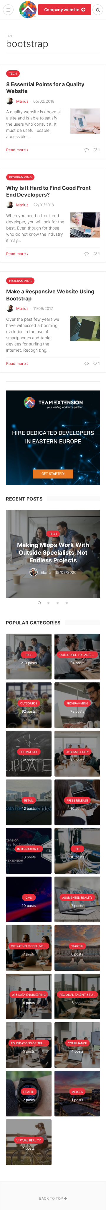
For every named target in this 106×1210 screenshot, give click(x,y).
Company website (62, 9)
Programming (20, 177)
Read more (16, 149)
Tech (13, 73)
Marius (22, 101)
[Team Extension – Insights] (27, 9)
